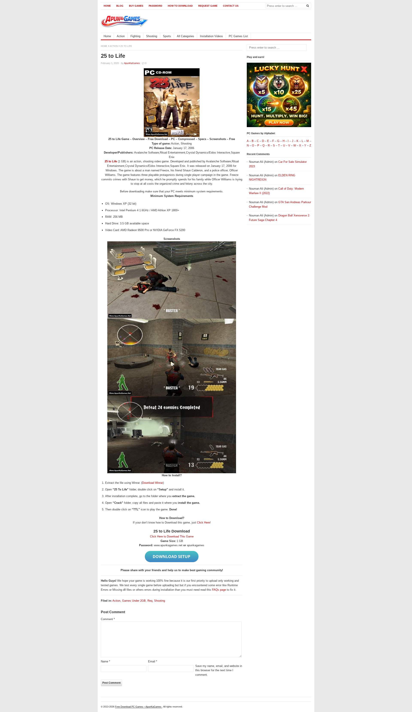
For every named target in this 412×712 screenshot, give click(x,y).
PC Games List (238, 36)
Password (155, 6)
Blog (119, 6)
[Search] (307, 5)
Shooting (151, 36)
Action (121, 36)
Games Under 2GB (134, 600)
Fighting (135, 36)
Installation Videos (211, 36)
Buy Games (136, 6)
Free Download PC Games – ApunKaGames (138, 706)
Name (105, 661)
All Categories (185, 36)
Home (107, 6)
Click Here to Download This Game (172, 536)
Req (149, 600)
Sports (167, 36)
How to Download (180, 6)
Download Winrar (152, 482)
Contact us (230, 6)
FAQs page (219, 589)
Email (152, 661)
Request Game (207, 6)
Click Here (203, 522)
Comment (108, 619)
